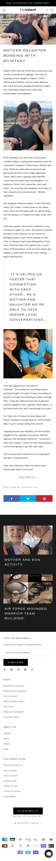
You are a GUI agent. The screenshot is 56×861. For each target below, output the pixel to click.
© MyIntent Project (28, 823)
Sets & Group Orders (14, 701)
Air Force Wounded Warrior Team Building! (26, 614)
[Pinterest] (25, 669)
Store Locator (10, 775)
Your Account (10, 770)
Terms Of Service (12, 791)
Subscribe (16, 662)
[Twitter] (11, 669)
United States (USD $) (26, 816)
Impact (6, 743)
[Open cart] (52, 10)
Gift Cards (8, 706)
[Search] (47, 10)
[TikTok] (32, 669)
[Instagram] (18, 669)
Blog (5, 749)
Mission (7, 733)
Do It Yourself (10, 696)
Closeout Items (11, 717)
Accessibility (9, 796)
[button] (49, 853)
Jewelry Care (9, 780)
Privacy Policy (10, 786)
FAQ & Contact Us (12, 765)
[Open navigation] (4, 10)
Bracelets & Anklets (13, 685)
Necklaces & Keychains (15, 691)
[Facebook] (4, 669)
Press (6, 738)
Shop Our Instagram (13, 711)
